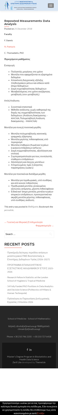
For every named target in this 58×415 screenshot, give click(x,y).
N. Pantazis (9, 46)
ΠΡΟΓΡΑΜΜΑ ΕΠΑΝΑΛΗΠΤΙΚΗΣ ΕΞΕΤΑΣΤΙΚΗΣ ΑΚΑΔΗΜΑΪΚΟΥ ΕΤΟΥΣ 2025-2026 (30, 268)
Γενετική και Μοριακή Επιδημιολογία (23, 222)
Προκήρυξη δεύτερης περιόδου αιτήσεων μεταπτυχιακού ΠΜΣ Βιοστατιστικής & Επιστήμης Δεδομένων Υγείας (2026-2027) (28, 256)
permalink (9, 210)
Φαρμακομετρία (45, 225)
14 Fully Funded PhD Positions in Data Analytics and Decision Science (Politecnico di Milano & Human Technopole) (30, 289)
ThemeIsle (40, 362)
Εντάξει (40, 413)
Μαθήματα (33, 206)
